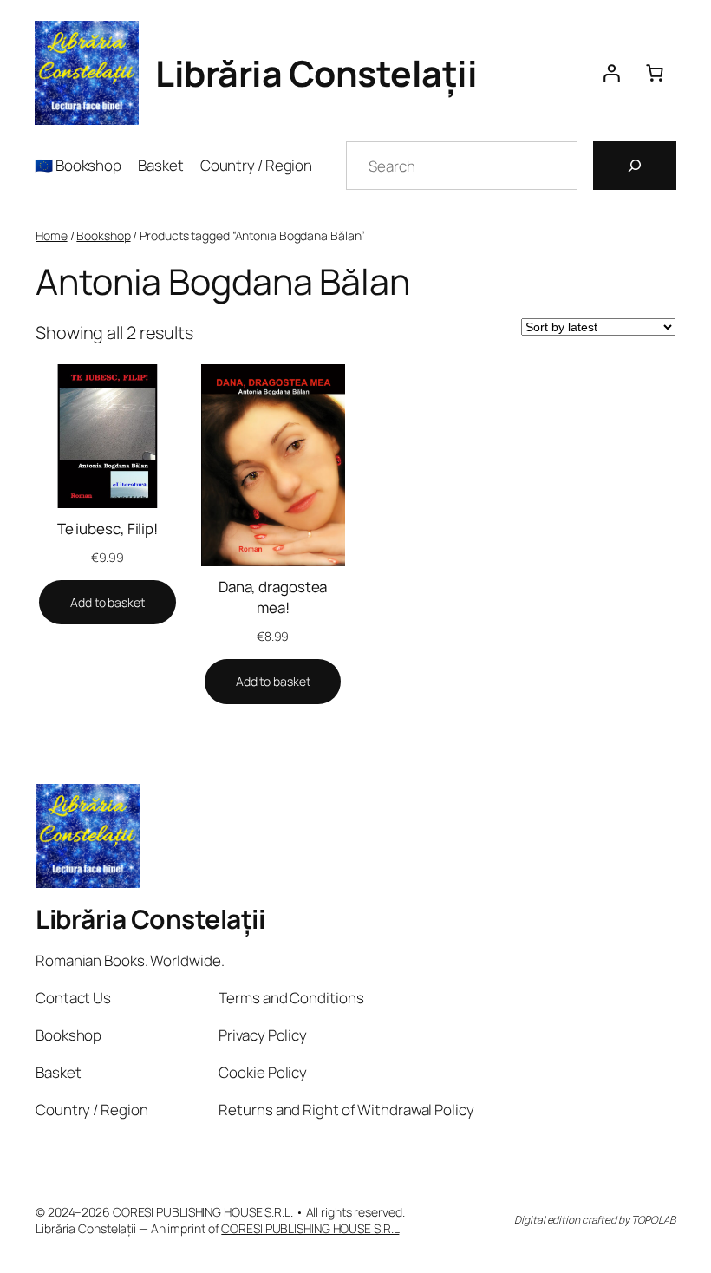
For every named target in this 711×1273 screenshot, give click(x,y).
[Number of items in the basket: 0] (654, 73)
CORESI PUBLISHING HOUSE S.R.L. (203, 1212)
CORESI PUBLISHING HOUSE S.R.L (310, 1228)
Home (52, 235)
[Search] (634, 165)
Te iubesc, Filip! (107, 529)
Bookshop (103, 235)
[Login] (611, 73)
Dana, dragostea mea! (273, 597)
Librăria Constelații (316, 73)
